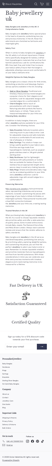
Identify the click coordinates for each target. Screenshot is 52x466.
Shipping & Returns (9, 418)
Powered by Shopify (10, 460)
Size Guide (6, 404)
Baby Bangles (7, 364)
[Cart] (42, 4)
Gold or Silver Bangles (19, 91)
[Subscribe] (42, 347)
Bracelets (5, 377)
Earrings (5, 374)
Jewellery (40, 53)
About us (5, 394)
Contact (5, 397)
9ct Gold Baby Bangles (10, 384)
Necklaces (6, 367)
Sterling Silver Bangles (10, 381)
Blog (4, 408)
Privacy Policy (7, 421)
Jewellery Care (7, 401)
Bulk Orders (6, 428)
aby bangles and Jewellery (18, 189)
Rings (4, 370)
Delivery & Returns (9, 424)
